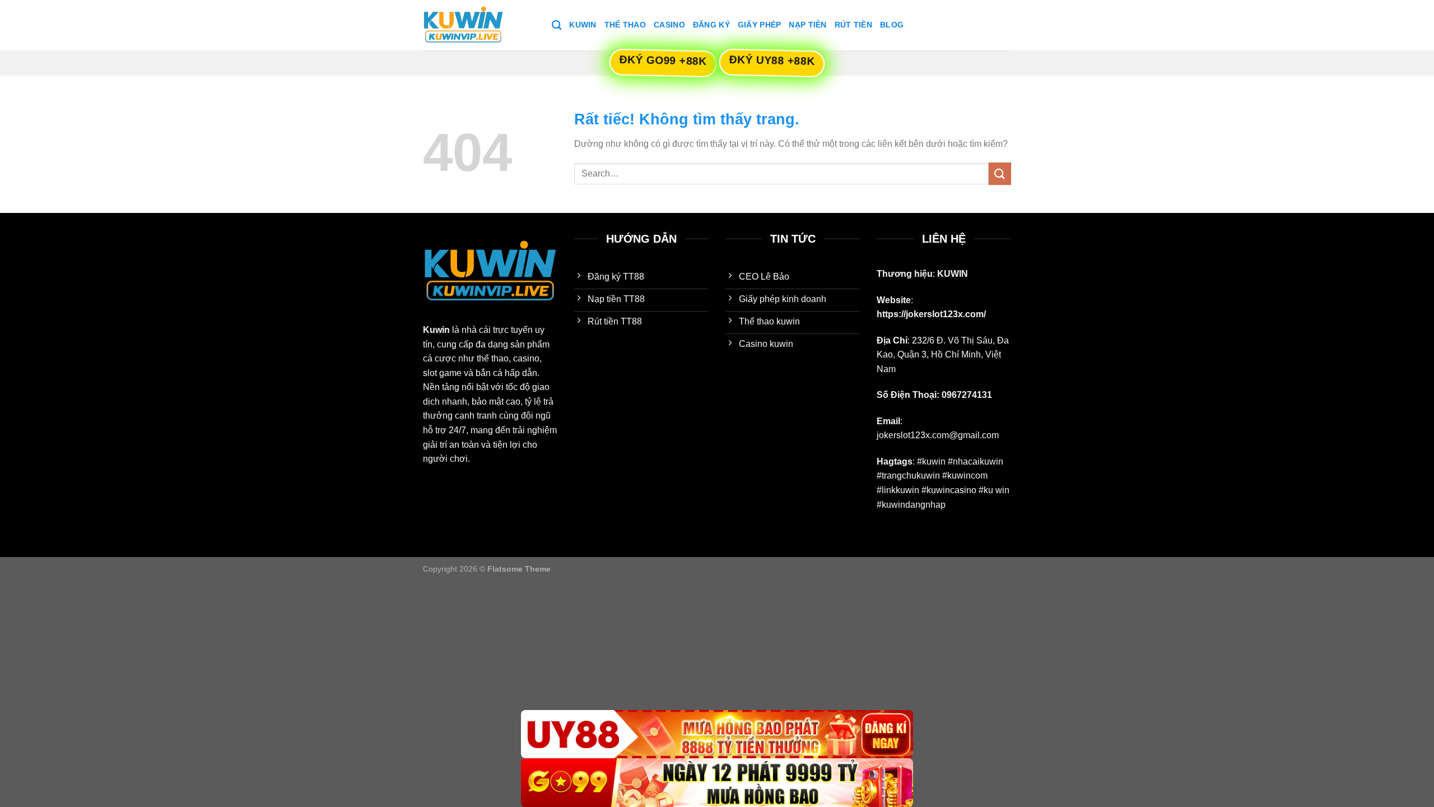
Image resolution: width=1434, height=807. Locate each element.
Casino (669, 24)
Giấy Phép (759, 24)
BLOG (892, 24)
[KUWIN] (479, 25)
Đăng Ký (711, 24)
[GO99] (717, 782)
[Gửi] (1000, 173)
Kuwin (582, 24)
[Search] (556, 25)
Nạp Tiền (807, 24)
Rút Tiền (853, 24)
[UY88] (717, 734)
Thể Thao (625, 24)
